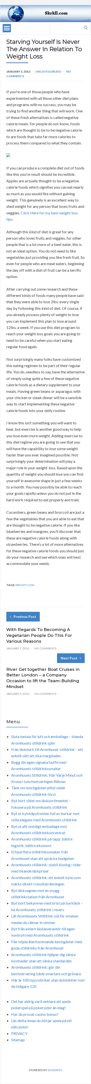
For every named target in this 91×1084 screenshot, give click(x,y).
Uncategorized (48, 71)
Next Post (69, 658)
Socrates (55, 1070)
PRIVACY (19, 1033)
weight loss (25, 585)
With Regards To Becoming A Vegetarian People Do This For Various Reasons (39, 635)
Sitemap (18, 1039)
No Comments (45, 648)
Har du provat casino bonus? (34, 1014)
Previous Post (25, 616)
